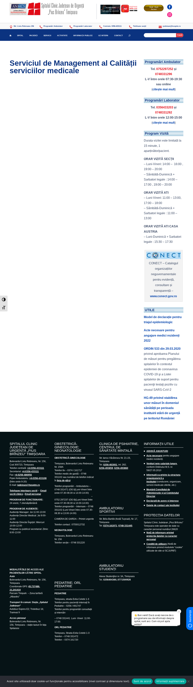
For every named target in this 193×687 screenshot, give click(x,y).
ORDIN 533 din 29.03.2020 (162, 348)
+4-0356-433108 (38, 478)
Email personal (33, 494)
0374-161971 (110, 525)
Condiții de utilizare (156, 544)
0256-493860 (121, 468)
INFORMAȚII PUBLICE (83, 36)
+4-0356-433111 (35, 468)
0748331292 (163, 112)
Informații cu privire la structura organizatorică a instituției (163, 478)
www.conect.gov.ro (163, 296)
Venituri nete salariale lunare (161, 463)
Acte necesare (154, 455)
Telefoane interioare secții (23, 490)
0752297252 (164, 69)
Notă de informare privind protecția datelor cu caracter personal (161, 536)
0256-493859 (106, 468)
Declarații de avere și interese (162, 501)
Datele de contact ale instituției (162, 505)
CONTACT (118, 36)
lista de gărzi (63, 480)
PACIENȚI (33, 36)
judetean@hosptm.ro (28, 485)
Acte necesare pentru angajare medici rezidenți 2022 (161, 335)
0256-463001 (110, 464)
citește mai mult (163, 89)
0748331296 (163, 74)
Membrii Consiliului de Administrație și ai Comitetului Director (162, 493)
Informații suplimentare (170, 681)
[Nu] (188, 681)
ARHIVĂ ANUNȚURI (157, 451)
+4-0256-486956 (23, 475)
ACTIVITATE (62, 36)
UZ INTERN (103, 36)
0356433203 (164, 107)
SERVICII (47, 36)
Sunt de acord (142, 681)
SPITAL (20, 36)
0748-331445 (125, 525)
